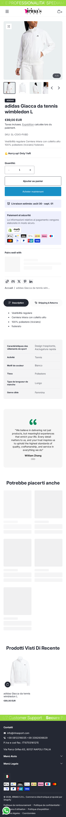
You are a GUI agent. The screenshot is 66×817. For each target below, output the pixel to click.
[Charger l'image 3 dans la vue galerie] (35, 88)
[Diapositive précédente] (51, 87)
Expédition (28, 124)
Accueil (9, 287)
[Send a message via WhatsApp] (6, 810)
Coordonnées (28, 813)
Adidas (10, 101)
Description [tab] (18, 303)
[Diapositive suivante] (58, 87)
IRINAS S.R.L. (18, 797)
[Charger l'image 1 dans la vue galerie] (9, 88)
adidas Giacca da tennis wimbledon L (17, 695)
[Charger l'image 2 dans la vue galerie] (22, 88)
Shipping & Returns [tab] (48, 303)
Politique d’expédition (38, 809)
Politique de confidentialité (47, 805)
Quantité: (10, 163)
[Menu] (7, 11)
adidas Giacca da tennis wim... (33, 287)
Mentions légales (12, 813)
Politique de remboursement (17, 805)
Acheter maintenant (33, 191)
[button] (58, 11)
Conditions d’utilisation (14, 809)
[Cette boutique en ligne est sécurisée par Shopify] (33, 230)
